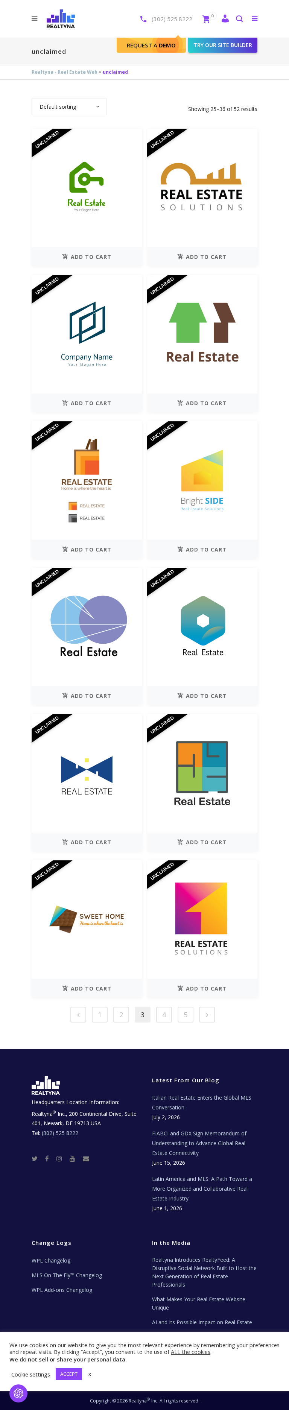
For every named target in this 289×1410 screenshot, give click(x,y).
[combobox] (69, 107)
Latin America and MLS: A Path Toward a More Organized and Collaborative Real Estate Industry (202, 1188)
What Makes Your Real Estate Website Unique (198, 1303)
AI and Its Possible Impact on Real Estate (202, 1322)
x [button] (89, 1373)
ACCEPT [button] (69, 1373)
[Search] (239, 19)
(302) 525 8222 (172, 19)
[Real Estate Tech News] (86, 1158)
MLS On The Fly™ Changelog (67, 1275)
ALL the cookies (190, 1351)
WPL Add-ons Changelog (62, 1289)
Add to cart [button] (91, 256)
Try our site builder (222, 45)
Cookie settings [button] (30, 1374)
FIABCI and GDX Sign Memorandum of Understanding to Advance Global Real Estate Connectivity (199, 1143)
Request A (151, 45)
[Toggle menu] (253, 18)
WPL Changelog (51, 1260)
